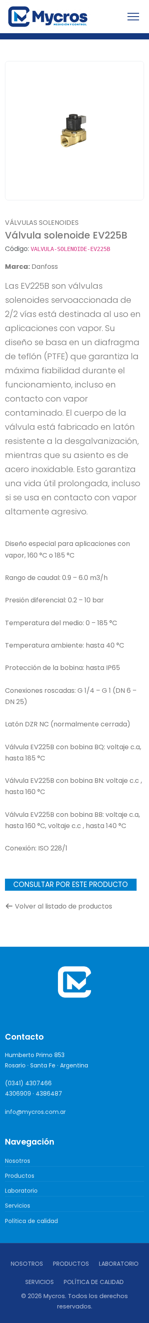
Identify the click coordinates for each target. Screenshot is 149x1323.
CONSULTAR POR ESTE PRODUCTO (70, 884)
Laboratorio (21, 1191)
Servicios (17, 1205)
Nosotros (17, 1161)
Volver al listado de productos (63, 906)
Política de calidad (31, 1221)
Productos (19, 1176)
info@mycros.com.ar (35, 1112)
